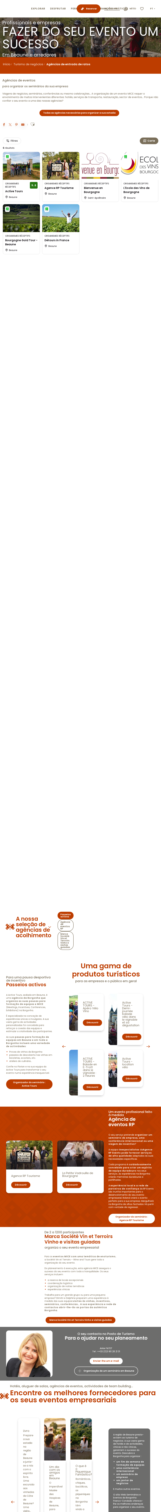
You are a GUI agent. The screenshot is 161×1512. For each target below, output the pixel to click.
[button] (153, 9)
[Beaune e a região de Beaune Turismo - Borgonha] (15, 9)
